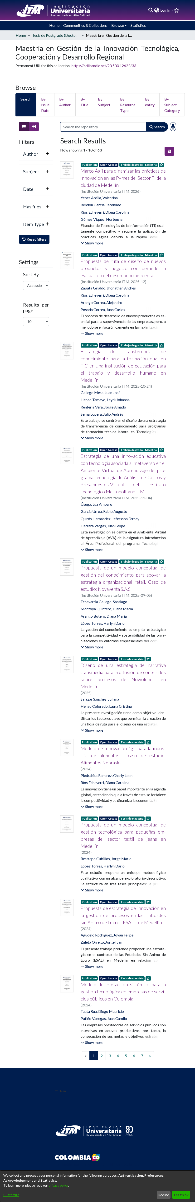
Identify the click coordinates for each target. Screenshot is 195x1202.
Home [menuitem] (54, 25)
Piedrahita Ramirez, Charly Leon (106, 775)
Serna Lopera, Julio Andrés (102, 414)
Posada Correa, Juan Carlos (103, 309)
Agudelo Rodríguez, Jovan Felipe (107, 935)
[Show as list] (24, 126)
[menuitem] (157, 10)
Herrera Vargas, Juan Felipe (103, 525)
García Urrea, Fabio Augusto (104, 511)
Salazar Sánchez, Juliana (100, 699)
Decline (163, 1195)
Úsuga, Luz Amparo (96, 504)
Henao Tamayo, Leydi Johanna (105, 399)
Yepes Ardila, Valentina (99, 197)
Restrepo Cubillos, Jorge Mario (106, 858)
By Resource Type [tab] (127, 105)
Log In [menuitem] (165, 10)
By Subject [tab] (104, 102)
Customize (11, 1195)
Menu (64, 1091)
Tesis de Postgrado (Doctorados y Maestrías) (56, 35)
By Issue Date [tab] (45, 105)
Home (21, 35)
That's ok (181, 1195)
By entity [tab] (150, 102)
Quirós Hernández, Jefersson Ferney (110, 518)
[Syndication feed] (169, 151)
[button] (92, 243)
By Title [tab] (84, 102)
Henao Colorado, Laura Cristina (106, 706)
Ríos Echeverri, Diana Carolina (105, 212)
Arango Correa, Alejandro (101, 302)
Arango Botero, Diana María (104, 616)
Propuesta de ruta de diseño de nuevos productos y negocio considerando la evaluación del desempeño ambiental (123, 268)
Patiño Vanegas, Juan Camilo (104, 1018)
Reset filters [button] (36, 239)
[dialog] (97, 1186)
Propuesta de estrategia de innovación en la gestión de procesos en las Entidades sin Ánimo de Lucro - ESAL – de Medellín (123, 915)
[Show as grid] (34, 126)
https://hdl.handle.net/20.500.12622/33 (104, 65)
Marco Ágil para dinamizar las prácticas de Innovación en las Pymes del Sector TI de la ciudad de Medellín (123, 178)
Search (159, 126)
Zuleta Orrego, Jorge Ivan (101, 942)
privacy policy (58, 1185)
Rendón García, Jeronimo (101, 204)
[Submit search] (151, 10)
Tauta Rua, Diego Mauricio (102, 1011)
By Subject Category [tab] (172, 105)
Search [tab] (25, 99)
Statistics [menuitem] (138, 25)
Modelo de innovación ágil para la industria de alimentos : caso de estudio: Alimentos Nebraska (123, 755)
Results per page (36, 307)
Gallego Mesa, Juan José (100, 392)
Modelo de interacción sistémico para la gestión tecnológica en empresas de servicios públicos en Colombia (123, 991)
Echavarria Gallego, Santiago (104, 601)
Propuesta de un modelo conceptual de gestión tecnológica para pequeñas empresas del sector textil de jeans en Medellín (123, 835)
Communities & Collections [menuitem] (85, 25)
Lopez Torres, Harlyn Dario (103, 866)
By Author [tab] (65, 102)
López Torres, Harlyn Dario (103, 623)
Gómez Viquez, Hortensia (101, 219)
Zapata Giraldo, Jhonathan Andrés (108, 288)
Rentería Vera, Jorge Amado (103, 407)
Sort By (31, 274)
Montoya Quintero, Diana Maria (107, 608)
